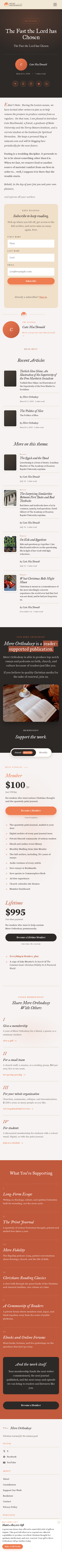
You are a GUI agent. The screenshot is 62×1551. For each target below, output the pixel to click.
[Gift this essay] (39, 84)
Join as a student (13, 1143)
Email (10, 265)
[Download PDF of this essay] (31, 84)
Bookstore (8, 1495)
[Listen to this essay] (15, 84)
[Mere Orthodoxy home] (13, 4)
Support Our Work (12, 1490)
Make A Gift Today (12, 1546)
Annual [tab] (23, 752)
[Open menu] (55, 4)
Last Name (13, 251)
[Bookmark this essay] (23, 84)
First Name (14, 237)
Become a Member (31, 810)
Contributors (9, 1484)
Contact (7, 1501)
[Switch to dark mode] (47, 84)
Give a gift (10, 1040)
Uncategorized (31, 21)
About (6, 1479)
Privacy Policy (10, 1507)
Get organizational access (18, 1108)
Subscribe (31, 281)
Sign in (43, 297)
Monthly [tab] (43, 752)
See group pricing (14, 1074)
